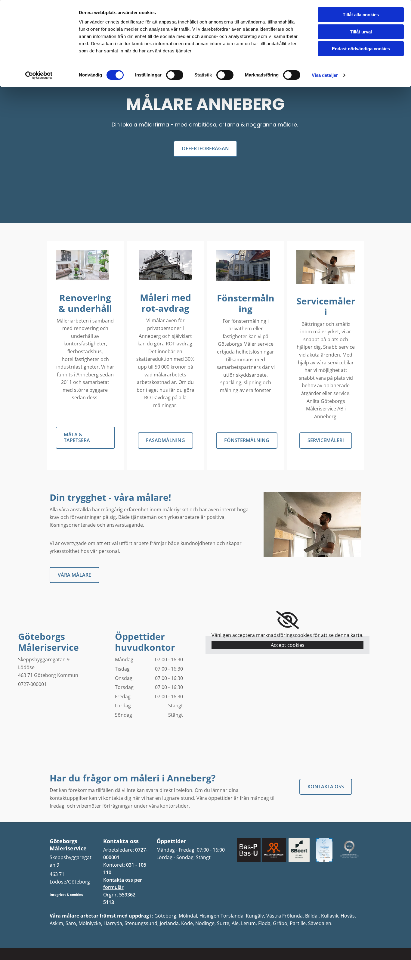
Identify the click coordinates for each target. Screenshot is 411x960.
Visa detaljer (325, 75)
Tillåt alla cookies (361, 14)
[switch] (174, 75)
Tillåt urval (361, 31)
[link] (287, 620)
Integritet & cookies (66, 894)
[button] (205, 149)
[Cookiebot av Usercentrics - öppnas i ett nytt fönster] (39, 75)
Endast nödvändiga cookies (361, 48)
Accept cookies (287, 645)
